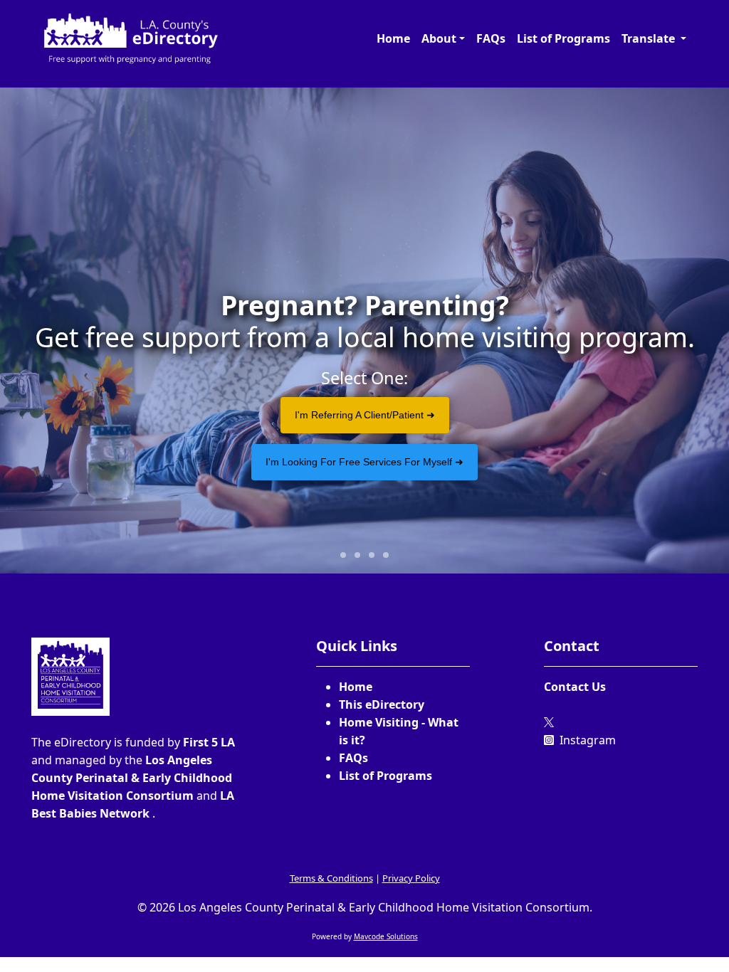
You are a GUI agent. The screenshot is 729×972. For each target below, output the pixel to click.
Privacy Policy (411, 878)
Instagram (586, 740)
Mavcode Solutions (386, 936)
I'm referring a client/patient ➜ (365, 415)
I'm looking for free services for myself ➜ (364, 461)
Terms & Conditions (331, 878)
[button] (443, 38)
